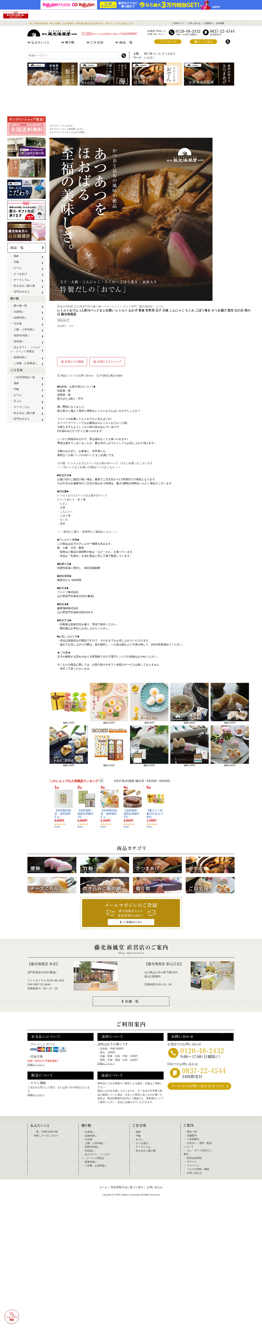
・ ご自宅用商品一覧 (22, 377)
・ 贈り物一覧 (18, 305)
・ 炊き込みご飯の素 (22, 285)
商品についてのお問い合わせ (77, 375)
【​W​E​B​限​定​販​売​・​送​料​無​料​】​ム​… (109, 813)
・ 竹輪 (14, 261)
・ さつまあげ (18, 273)
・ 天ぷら (16, 401)
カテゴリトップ (56, 126)
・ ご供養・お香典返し (24, 363)
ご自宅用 (71, 129)
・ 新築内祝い (18, 357)
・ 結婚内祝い (18, 317)
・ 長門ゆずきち (20, 291)
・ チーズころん (20, 279)
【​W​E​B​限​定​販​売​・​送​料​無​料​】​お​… (62, 813)
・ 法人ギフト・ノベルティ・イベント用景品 (25, 349)
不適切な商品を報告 (111, 375)
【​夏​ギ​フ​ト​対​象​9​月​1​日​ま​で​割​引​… (155, 813)
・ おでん (16, 267)
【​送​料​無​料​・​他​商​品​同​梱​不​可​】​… (85, 813)
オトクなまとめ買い (76, 132)
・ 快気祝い (17, 341)
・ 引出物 (16, 323)
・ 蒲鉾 (14, 255)
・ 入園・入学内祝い (22, 329)
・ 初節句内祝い (20, 335)
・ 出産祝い (17, 311)
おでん (70, 126)
